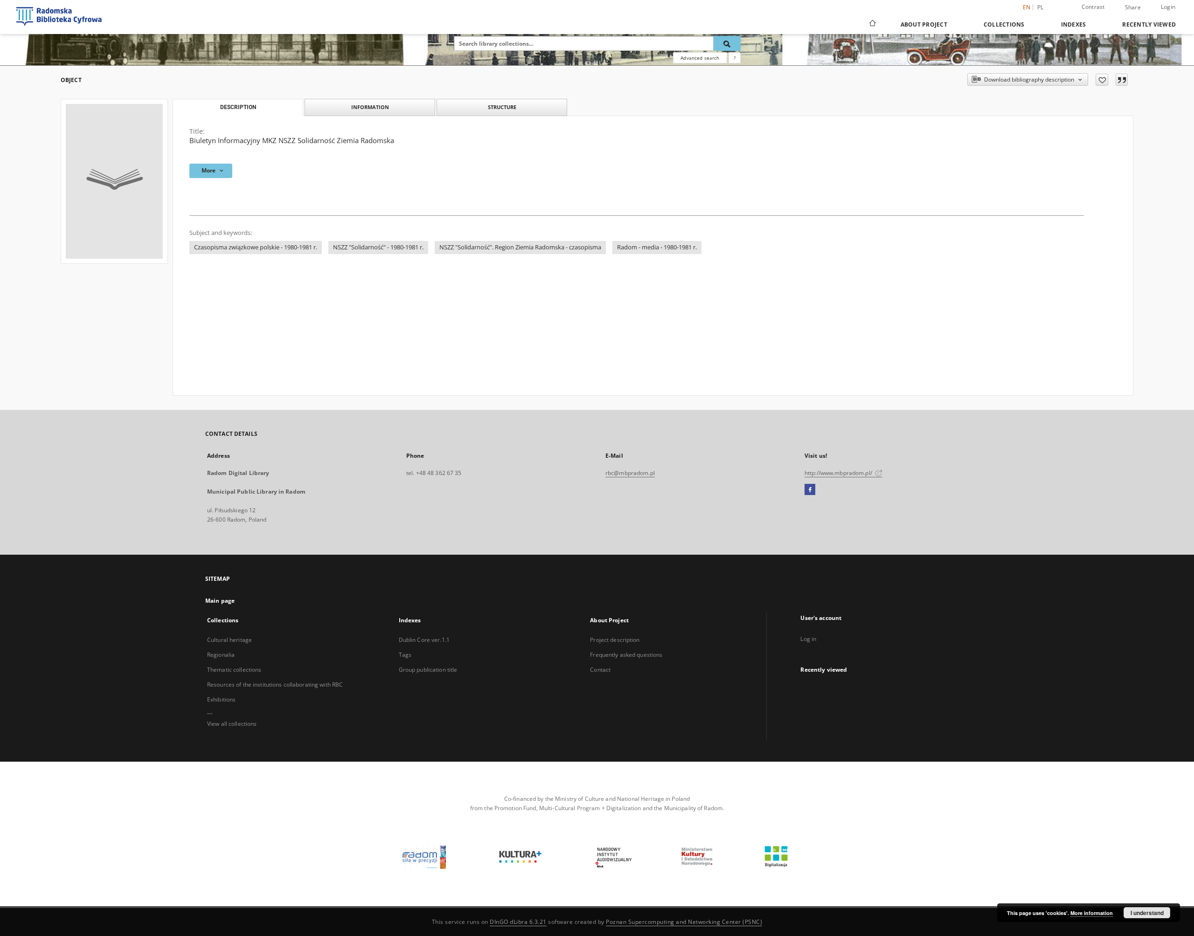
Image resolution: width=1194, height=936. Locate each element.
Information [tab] (370, 106)
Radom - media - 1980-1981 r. (657, 247)
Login (1168, 7)
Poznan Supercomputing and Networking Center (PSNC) (684, 922)
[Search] (727, 43)
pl (1040, 7)
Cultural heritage (229, 640)
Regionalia (221, 655)
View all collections (232, 724)
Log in (808, 639)
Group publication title (428, 670)
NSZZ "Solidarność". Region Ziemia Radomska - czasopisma (520, 247)
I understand (1147, 912)
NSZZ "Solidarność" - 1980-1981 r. (378, 247)
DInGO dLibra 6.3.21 (518, 922)
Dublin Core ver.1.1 (424, 640)
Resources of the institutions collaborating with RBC (275, 684)
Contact (600, 670)
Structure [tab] (502, 106)
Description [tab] (238, 107)
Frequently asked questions (626, 655)
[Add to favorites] (1102, 80)
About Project (924, 24)
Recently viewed (1149, 24)
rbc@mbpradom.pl (630, 473)
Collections (1004, 24)
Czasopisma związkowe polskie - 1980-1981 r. (255, 247)
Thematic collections (234, 670)
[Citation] (1122, 80)
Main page (220, 601)
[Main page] (871, 24)
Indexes (1073, 24)
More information (1091, 912)
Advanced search (699, 58)
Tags (405, 655)
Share (1133, 7)
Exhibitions (221, 699)
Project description (614, 640)
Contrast (1093, 7)
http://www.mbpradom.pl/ (839, 473)
